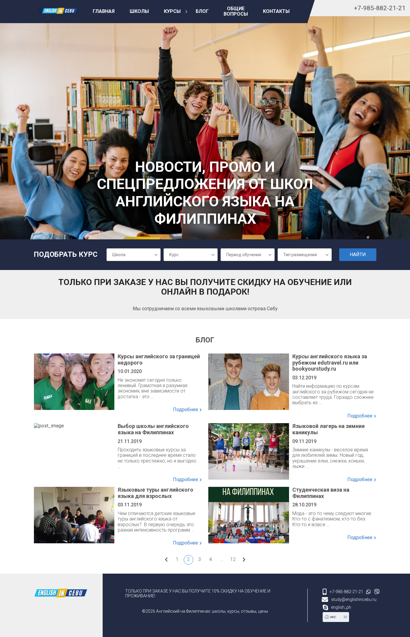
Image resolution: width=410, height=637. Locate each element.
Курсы (172, 11)
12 (233, 559)
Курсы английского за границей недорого (159, 359)
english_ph (341, 607)
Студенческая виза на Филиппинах (320, 493)
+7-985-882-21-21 (379, 8)
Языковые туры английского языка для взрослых (155, 493)
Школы (139, 11)
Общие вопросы (236, 11)
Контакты (276, 11)
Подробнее (185, 409)
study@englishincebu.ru (353, 599)
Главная (104, 11)
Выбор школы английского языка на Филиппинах (153, 429)
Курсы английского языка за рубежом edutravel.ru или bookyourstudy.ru (329, 362)
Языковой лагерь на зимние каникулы (328, 429)
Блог (202, 11)
